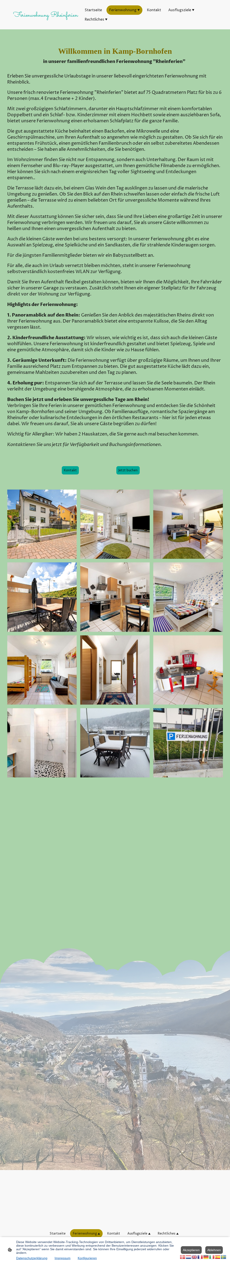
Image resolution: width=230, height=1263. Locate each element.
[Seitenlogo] (45, 24)
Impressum (63, 1258)
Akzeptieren (191, 1250)
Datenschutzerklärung (31, 1258)
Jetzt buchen (128, 470)
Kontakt (70, 470)
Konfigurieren (87, 1258)
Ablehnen (214, 1250)
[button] (183, 1257)
